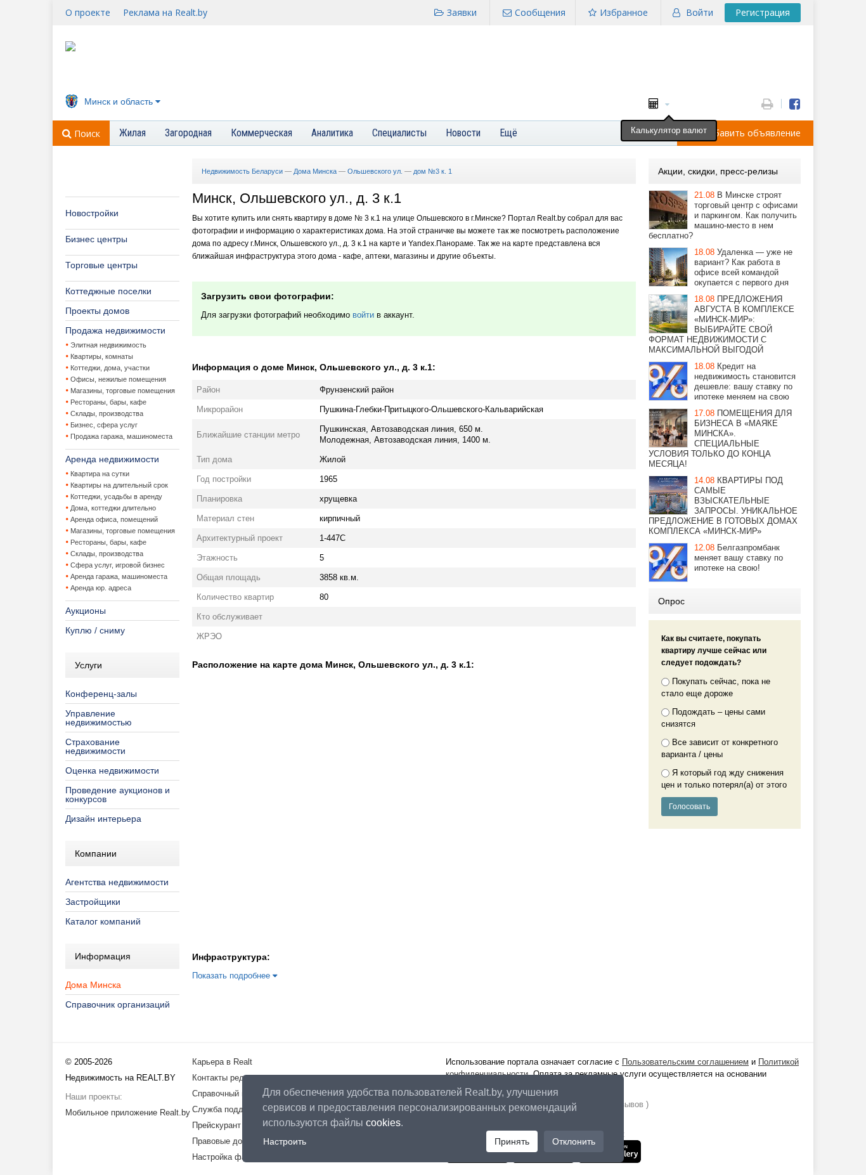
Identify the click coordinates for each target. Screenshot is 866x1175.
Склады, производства (106, 413)
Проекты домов (97, 311)
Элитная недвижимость (108, 345)
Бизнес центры (96, 239)
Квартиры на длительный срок (119, 485)
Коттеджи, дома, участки (110, 368)
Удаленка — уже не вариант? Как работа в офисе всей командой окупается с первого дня (743, 267)
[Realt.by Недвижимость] (70, 48)
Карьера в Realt (222, 1062)
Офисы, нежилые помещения (118, 379)
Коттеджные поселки (108, 291)
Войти (699, 12)
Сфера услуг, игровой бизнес (117, 565)
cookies (383, 1122)
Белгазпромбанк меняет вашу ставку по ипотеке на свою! (738, 558)
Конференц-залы (101, 693)
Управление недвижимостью (98, 718)
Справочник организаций (117, 1004)
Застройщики (92, 901)
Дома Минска (93, 984)
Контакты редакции (229, 1077)
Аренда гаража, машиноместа (118, 576)
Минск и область (118, 101)
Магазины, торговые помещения (122, 390)
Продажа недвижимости (115, 330)
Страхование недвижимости (95, 746)
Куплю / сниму (95, 630)
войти (363, 315)
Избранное (624, 12)
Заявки (462, 12)
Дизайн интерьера (103, 818)
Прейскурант (216, 1125)
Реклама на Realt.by (165, 12)
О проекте (87, 12)
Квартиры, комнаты (101, 356)
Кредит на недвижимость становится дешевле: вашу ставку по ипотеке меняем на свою (745, 381)
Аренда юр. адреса (100, 588)
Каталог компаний (103, 921)
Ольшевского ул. (375, 171)
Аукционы (85, 611)
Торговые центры (101, 265)
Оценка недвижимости (112, 770)
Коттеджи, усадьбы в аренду (116, 496)
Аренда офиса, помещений (114, 519)
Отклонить (573, 1141)
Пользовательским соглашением (685, 1062)
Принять (511, 1141)
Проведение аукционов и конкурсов (117, 794)
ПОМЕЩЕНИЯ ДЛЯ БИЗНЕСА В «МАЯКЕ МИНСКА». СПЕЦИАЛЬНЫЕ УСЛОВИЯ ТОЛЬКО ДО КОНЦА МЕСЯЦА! (720, 438)
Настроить (284, 1141)
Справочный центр (227, 1093)
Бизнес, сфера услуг (104, 425)
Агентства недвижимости (117, 882)
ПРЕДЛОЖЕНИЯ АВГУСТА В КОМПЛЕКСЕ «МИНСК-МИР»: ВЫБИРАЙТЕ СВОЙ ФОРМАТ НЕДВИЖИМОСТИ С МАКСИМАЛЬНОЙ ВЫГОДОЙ (721, 324)
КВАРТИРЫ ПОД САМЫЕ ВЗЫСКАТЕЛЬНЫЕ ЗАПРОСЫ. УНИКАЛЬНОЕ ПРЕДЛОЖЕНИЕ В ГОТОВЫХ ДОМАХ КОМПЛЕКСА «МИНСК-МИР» (723, 506)
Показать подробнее (232, 975)
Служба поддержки (229, 1109)
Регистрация (762, 12)
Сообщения (540, 12)
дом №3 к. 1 (432, 171)
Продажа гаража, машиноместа (121, 436)
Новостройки (92, 213)
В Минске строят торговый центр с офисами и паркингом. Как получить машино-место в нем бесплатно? (723, 215)
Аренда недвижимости (112, 459)
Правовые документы (233, 1141)
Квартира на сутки (99, 473)
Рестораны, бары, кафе (108, 402)
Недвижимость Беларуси (242, 171)
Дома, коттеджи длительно (113, 508)
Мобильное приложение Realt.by (127, 1112)
